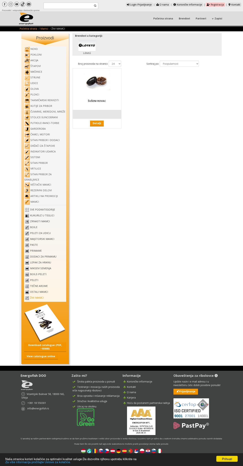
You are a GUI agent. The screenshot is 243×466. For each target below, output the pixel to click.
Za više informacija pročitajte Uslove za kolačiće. (38, 462)
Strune (35, 77)
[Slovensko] (101, 450)
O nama (164, 4)
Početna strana (163, 18)
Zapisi (218, 18)
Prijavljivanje (187, 391)
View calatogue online (41, 356)
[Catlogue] (45, 322)
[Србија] (136, 450)
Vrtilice (35, 168)
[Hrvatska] (147, 450)
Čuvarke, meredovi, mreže (47, 111)
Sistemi (35, 157)
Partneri (201, 18)
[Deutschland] (118, 450)
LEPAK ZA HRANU (40, 262)
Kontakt (235, 4)
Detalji (97, 123)
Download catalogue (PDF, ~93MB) (45, 346)
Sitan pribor (39, 163)
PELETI (34, 280)
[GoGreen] (83, 417)
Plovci (34, 94)
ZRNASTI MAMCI (40, 221)
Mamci (44, 28)
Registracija (217, 4)
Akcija (34, 60)
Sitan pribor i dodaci (45, 140)
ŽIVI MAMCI (37, 298)
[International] (89, 450)
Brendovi (184, 18)
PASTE (34, 245)
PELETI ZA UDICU (40, 233)
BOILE (33, 227)
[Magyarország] (83, 450)
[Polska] (142, 450)
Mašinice (36, 71)
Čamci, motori (40, 134)
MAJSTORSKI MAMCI (42, 239)
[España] (124, 450)
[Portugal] (130, 450)
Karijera (131, 397)
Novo (34, 49)
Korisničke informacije (189, 4)
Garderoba (38, 128)
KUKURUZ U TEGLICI (42, 215)
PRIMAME (36, 250)
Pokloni (36, 54)
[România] (95, 450)
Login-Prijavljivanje (140, 4)
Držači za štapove (42, 145)
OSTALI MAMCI (39, 292)
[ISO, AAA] (191, 406)
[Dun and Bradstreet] (138, 420)
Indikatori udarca (43, 151)
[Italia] (159, 450)
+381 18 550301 (36, 403)
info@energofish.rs (38, 408)
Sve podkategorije (42, 209)
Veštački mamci (40, 184)
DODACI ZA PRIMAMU (43, 256)
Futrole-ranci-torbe (44, 123)
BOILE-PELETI (38, 274)
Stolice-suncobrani (44, 117)
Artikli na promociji (44, 196)
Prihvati (227, 459)
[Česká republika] (106, 450)
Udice (34, 83)
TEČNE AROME (39, 286)
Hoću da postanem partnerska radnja (148, 403)
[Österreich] (112, 450)
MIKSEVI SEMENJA (40, 268)
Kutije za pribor (41, 106)
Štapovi (35, 66)
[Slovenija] (153, 450)
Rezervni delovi (41, 190)
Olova (34, 88)
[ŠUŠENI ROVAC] (97, 80)
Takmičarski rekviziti (44, 100)
